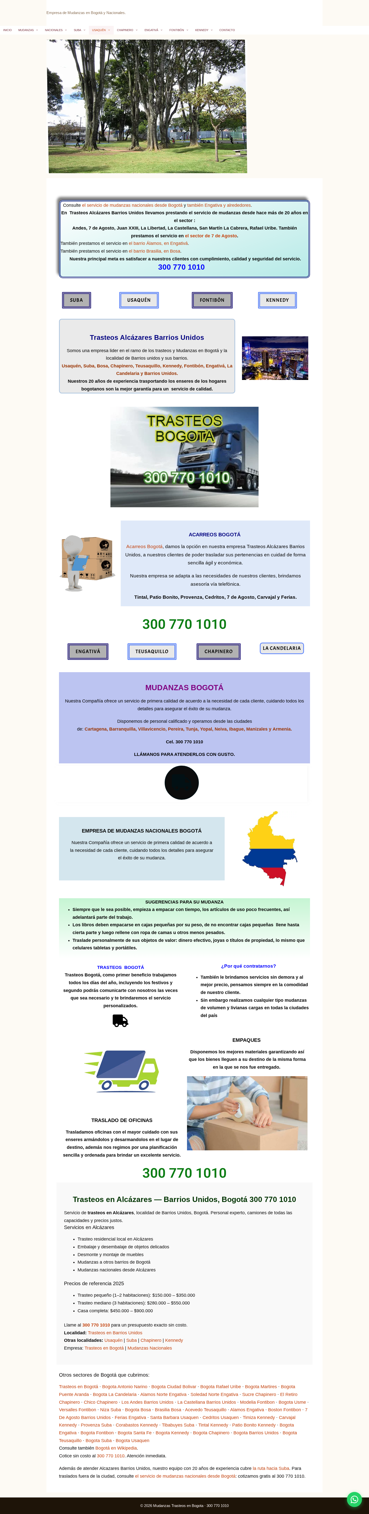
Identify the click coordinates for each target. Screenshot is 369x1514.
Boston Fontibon (284, 1409)
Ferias (288, 597)
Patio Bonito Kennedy (254, 1425)
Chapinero (125, 30)
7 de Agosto (241, 597)
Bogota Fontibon (97, 1432)
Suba (77, 30)
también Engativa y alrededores (219, 205)
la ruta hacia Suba (271, 1468)
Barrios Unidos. (161, 373)
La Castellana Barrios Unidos (206, 1402)
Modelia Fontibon (257, 1402)
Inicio (7, 30)
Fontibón (176, 30)
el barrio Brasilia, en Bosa (154, 251)
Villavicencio (151, 729)
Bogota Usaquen (132, 1440)
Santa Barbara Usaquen (174, 1417)
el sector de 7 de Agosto (211, 235)
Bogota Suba (99, 1440)
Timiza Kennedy (259, 1417)
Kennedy (201, 30)
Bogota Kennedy (172, 1432)
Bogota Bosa (138, 1409)
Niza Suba (110, 1409)
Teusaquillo (147, 365)
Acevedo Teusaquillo (205, 1409)
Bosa (102, 365)
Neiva (221, 729)
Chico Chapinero (100, 1402)
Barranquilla (122, 729)
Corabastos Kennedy (137, 1425)
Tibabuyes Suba (178, 1425)
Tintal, (141, 597)
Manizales (256, 729)
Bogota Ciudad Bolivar (173, 1386)
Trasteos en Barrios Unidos (115, 1332)
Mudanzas (26, 30)
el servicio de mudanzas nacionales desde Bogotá (132, 205)
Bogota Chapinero (211, 1432)
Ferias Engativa (130, 1417)
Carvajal (266, 597)
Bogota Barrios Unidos (256, 1432)
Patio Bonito (164, 597)
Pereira (175, 729)
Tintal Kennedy (213, 1425)
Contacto (227, 30)
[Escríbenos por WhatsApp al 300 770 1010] (354, 1499)
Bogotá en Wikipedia (116, 1448)
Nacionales (54, 30)
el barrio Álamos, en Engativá (158, 243)
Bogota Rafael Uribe (220, 1386)
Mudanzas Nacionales (150, 1348)
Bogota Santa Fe (135, 1432)
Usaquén (99, 30)
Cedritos (214, 597)
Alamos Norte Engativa (163, 1394)
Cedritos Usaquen (221, 1417)
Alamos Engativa (247, 1409)
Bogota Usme (292, 1402)
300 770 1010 (96, 1325)
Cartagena (96, 729)
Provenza (191, 597)
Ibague (236, 729)
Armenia (282, 729)
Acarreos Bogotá (144, 546)
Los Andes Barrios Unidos (147, 1402)
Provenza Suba (96, 1425)
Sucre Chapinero (259, 1394)
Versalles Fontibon (77, 1409)
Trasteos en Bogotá (104, 1348)
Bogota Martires (261, 1386)
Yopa (205, 729)
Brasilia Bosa (168, 1409)
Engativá (151, 30)
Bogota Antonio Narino (124, 1386)
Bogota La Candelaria (115, 1394)
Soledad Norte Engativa (214, 1394)
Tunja (192, 729)
